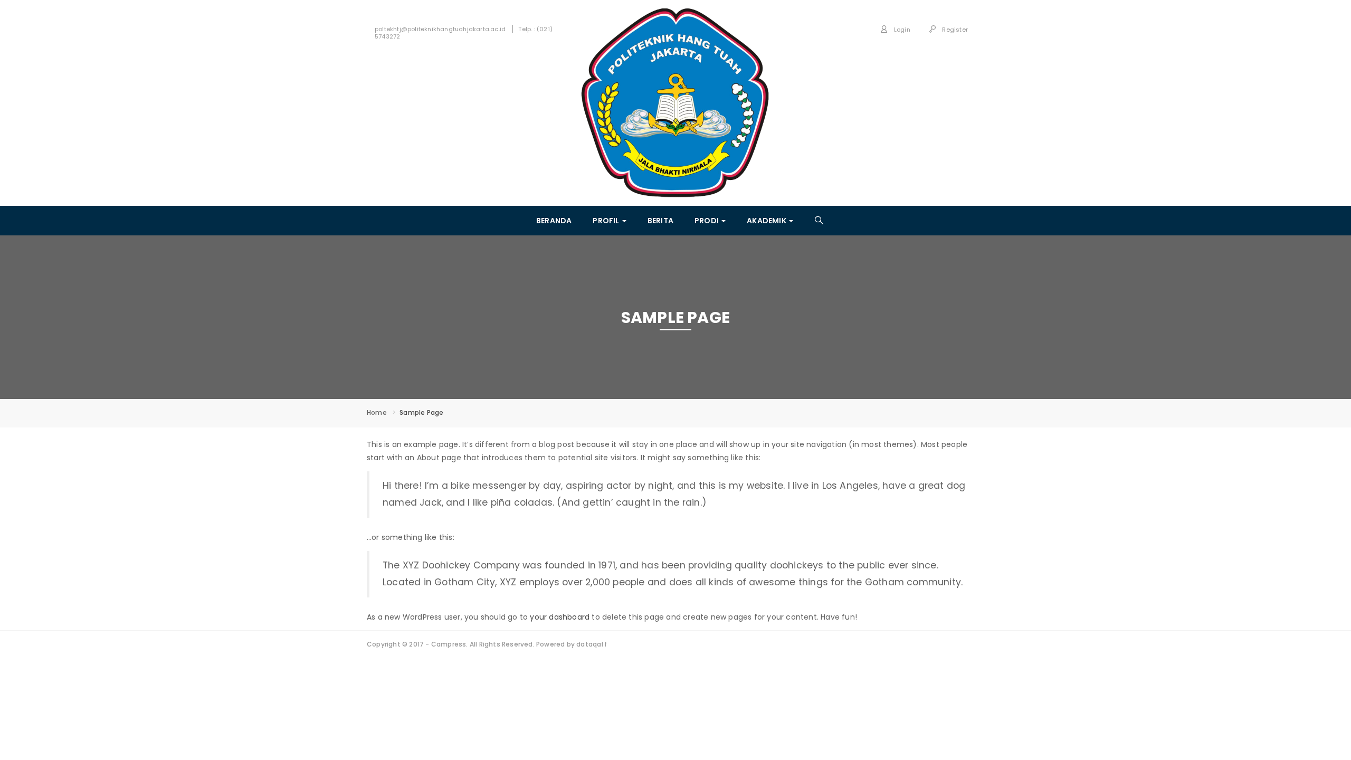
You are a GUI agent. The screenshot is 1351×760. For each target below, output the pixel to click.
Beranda (554, 220)
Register (954, 29)
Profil (607, 220)
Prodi (707, 220)
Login (901, 29)
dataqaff (591, 644)
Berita (660, 220)
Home (377, 412)
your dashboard (559, 617)
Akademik (767, 220)
